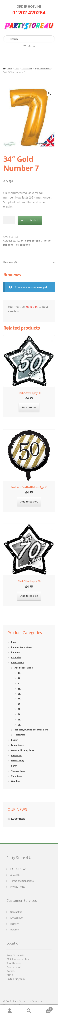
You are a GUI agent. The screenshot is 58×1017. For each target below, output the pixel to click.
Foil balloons (22, 244)
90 (19, 724)
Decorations (27, 68)
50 (19, 698)
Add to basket (29, 220)
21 (19, 683)
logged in (31, 307)
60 (19, 704)
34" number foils (30, 240)
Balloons (8, 244)
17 (17, 240)
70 (4, 72)
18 (19, 678)
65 (19, 709)
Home (9, 68)
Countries (16, 657)
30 (19, 688)
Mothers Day (17, 760)
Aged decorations (43, 68)
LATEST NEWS (18, 819)
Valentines (16, 776)
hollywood (16, 755)
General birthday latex (22, 750)
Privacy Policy (17, 886)
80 (19, 719)
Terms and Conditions (22, 880)
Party (14, 766)
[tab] (29, 262)
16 (19, 673)
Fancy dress (17, 745)
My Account (16, 917)
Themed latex (18, 771)
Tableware (20, 735)
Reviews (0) (10, 262)
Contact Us (16, 912)
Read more (29, 407)
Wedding (15, 781)
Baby (13, 642)
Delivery (14, 923)
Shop (17, 68)
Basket (45, 1008)
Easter (14, 740)
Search (29, 1011)
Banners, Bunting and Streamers (31, 730)
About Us (15, 875)
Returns (14, 929)
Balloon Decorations (21, 647)
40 (19, 693)
